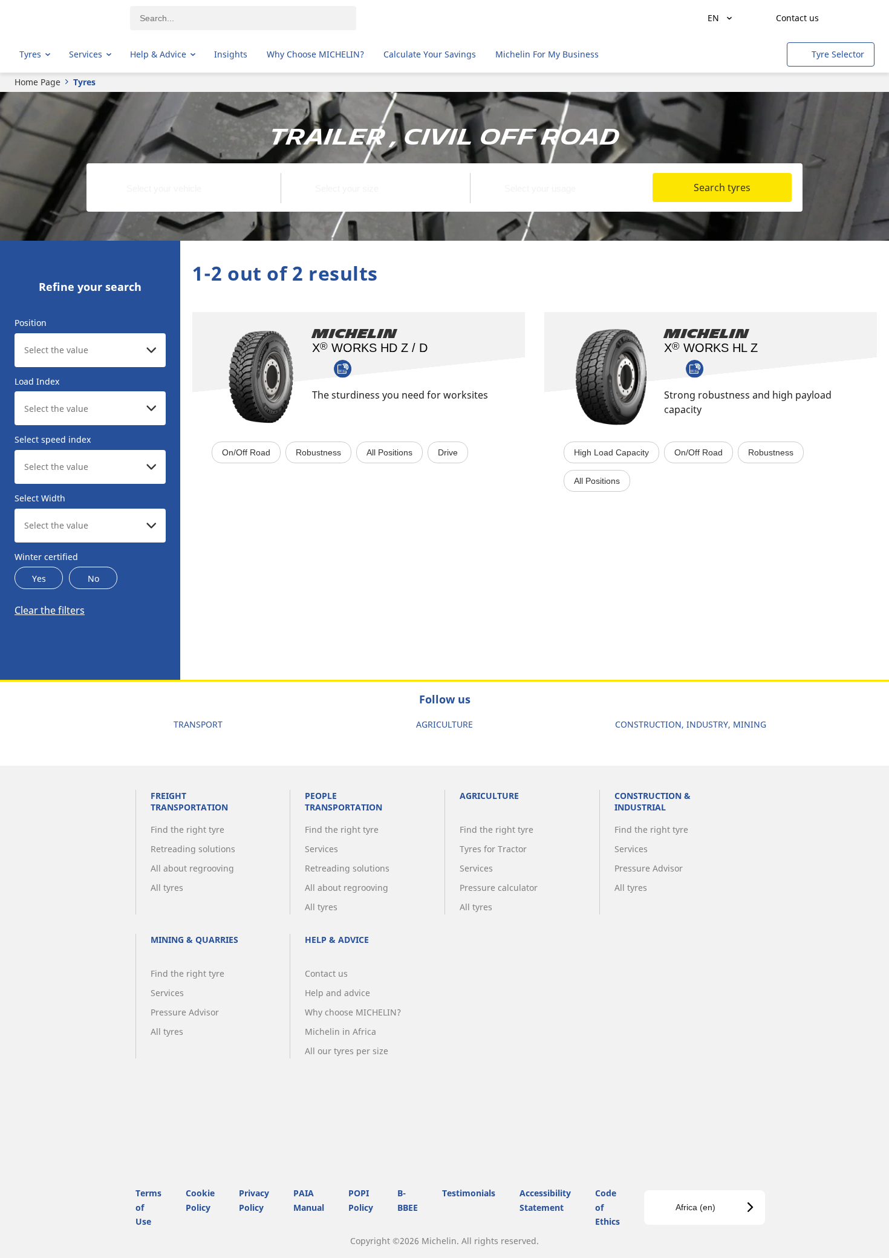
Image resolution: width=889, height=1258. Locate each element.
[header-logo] (66, 18)
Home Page (37, 82)
